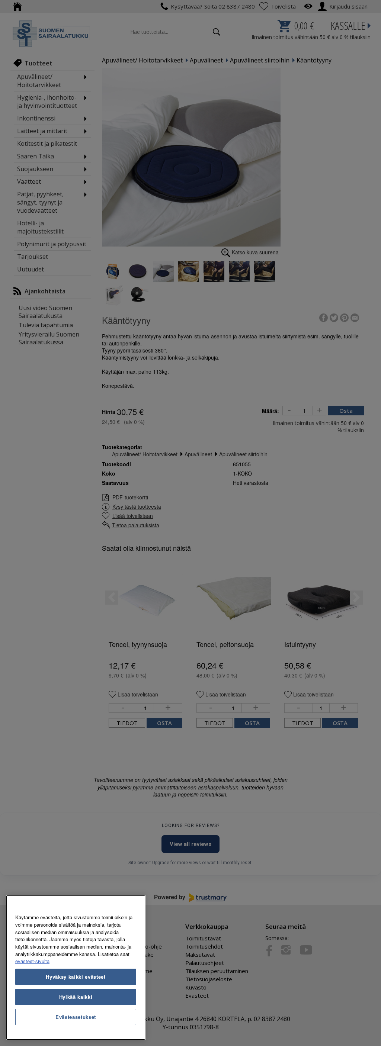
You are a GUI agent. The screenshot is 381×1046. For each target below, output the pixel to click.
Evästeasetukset (75, 1016)
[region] (75, 967)
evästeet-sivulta (32, 961)
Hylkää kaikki (76, 996)
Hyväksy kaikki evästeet (75, 976)
